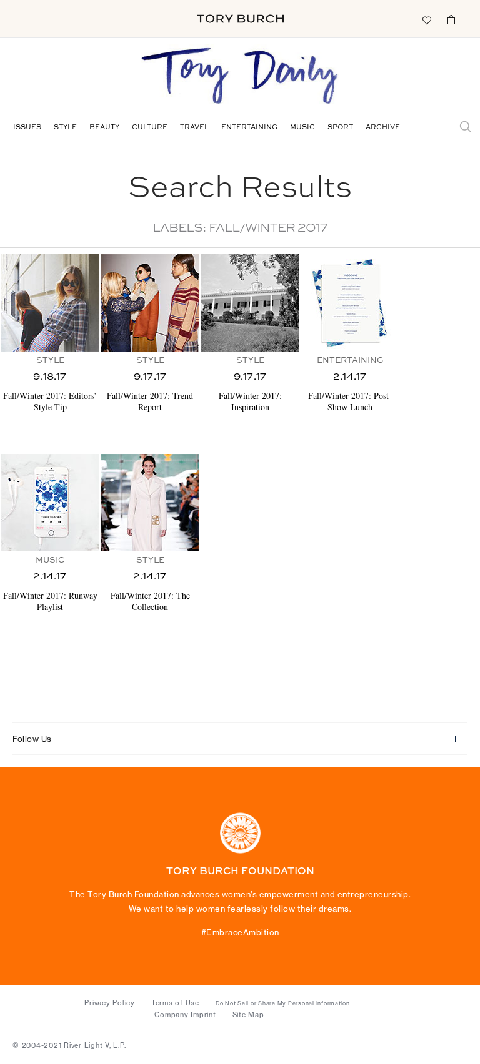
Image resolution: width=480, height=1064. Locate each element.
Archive (383, 127)
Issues (27, 127)
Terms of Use (175, 1002)
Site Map (248, 1014)
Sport (340, 127)
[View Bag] (451, 19)
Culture (150, 127)
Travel (194, 127)
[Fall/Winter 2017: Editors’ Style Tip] (50, 303)
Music (302, 127)
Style (65, 127)
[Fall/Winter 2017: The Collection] (150, 502)
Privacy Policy (109, 1002)
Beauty (104, 127)
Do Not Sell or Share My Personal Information (283, 1003)
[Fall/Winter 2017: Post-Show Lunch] (350, 303)
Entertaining (249, 127)
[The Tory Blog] (240, 76)
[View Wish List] (426, 19)
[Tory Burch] (240, 18)
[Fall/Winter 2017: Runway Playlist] (50, 502)
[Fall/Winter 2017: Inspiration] (250, 303)
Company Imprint (185, 1014)
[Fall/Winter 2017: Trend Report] (150, 303)
